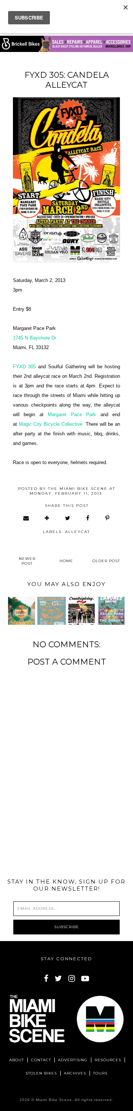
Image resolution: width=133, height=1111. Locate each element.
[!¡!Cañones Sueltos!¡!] (21, 611)
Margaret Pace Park (72, 414)
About (16, 1060)
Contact (41, 1060)
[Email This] (26, 518)
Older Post (106, 560)
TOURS (100, 1073)
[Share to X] (68, 518)
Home (66, 560)
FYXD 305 (24, 366)
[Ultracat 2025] (51, 611)
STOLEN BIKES (41, 1073)
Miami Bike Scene (54, 1100)
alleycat (77, 531)
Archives (75, 1073)
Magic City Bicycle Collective (50, 424)
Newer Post (27, 561)
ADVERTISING (73, 1060)
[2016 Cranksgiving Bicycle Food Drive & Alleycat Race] (81, 611)
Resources (108, 1060)
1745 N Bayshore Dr (34, 338)
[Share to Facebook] (88, 518)
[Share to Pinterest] (108, 518)
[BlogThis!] (47, 518)
